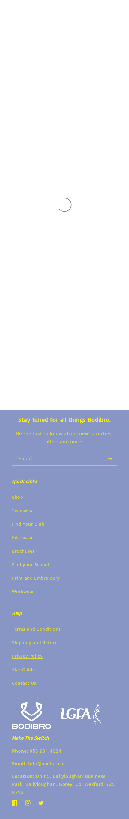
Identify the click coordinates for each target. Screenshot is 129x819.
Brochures (23, 551)
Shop (17, 497)
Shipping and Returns (36, 642)
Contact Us (24, 683)
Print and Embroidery (36, 578)
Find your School (31, 564)
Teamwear (23, 510)
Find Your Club (28, 524)
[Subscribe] (110, 459)
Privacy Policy (27, 656)
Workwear (23, 591)
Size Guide (23, 669)
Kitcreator (23, 537)
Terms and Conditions (36, 629)
